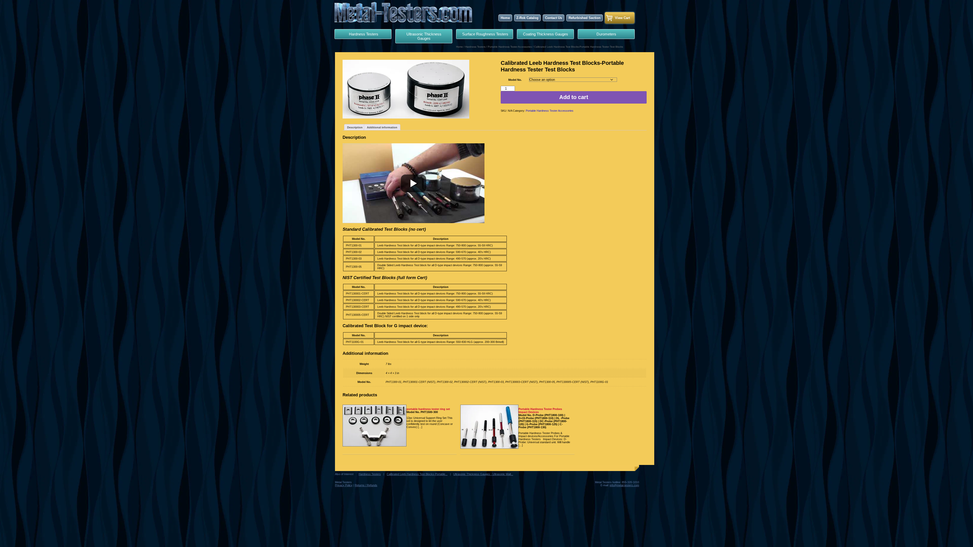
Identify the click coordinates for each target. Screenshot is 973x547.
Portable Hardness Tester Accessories (510, 46)
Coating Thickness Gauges (545, 34)
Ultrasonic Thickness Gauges (423, 36)
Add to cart (573, 97)
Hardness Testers (363, 34)
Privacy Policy (343, 485)
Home (505, 18)
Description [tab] (355, 127)
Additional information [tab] (382, 127)
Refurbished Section (585, 18)
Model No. (515, 79)
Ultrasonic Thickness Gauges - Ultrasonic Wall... (483, 474)
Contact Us (553, 18)
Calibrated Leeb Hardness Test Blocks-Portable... (417, 474)
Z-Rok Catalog (527, 18)
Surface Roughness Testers (484, 34)
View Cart (622, 18)
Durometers (606, 34)
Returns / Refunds (366, 485)
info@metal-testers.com (624, 485)
